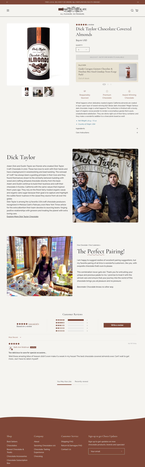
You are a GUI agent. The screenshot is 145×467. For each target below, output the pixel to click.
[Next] (138, 2)
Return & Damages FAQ (71, 445)
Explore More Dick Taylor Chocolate (22, 216)
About (36, 441)
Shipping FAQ (67, 441)
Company (39, 436)
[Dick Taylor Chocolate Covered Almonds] (27, 92)
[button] (132, 10)
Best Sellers (12, 441)
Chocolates (12, 445)
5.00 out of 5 (33, 324)
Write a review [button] (117, 325)
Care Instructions (82, 133)
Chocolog (38, 456)
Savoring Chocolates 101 (45, 445)
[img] (14, 344)
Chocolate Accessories (17, 456)
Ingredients (80, 129)
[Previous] (7, 2)
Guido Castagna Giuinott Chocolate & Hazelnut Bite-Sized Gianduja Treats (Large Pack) (98, 71)
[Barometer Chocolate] (72, 10)
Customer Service (69, 436)
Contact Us (66, 449)
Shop (9, 436)
